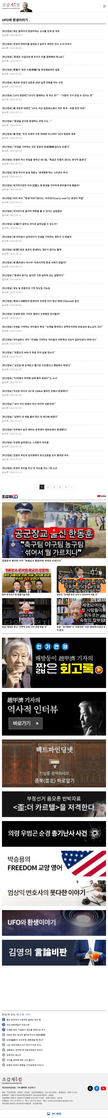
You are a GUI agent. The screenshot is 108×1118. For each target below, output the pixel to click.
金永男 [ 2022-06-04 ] (12, 48)
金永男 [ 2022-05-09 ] (12, 189)
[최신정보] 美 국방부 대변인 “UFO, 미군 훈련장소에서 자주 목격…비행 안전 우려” (44, 108)
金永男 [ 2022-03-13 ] (12, 459)
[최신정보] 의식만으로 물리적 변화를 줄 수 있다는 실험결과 (32, 211)
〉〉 (71, 487)
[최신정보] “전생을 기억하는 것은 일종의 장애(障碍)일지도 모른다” (36, 146)
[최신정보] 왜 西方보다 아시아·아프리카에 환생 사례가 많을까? (34, 262)
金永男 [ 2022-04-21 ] (12, 215)
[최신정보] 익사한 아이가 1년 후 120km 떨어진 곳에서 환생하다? (35, 391)
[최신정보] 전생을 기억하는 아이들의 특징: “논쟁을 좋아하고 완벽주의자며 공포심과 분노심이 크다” (52, 326)
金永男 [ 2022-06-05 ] (12, 35)
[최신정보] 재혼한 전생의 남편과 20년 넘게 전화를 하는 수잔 (32, 82)
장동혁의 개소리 (14, 1055)
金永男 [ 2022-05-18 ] (12, 99)
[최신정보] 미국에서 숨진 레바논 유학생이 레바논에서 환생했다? (34, 429)
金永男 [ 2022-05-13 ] (12, 163)
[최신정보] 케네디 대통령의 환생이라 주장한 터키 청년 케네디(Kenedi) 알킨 (40, 301)
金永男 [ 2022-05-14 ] (12, 138)
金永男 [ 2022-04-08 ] (12, 292)
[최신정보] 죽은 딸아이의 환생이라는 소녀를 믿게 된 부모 (31, 31)
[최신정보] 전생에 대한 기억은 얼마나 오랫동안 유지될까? (31, 314)
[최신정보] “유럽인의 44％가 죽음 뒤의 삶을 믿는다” (28, 352)
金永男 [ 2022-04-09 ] (12, 279)
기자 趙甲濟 (22, 1087)
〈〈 (36, 487)
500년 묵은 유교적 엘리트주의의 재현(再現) (26, 1034)
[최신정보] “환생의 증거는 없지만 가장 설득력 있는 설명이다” (33, 275)
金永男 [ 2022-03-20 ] (12, 395)
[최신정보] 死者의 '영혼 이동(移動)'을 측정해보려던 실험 (31, 69)
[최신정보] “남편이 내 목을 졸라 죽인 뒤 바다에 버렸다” (30, 416)
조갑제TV (32, 1087)
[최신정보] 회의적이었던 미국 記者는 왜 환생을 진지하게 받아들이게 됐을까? (41, 185)
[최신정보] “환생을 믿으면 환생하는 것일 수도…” (27, 121)
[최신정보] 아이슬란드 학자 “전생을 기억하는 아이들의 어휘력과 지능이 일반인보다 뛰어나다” (49, 339)
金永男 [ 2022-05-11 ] (12, 176)
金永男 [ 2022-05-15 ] (12, 125)
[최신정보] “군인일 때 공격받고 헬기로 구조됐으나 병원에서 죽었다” (36, 365)
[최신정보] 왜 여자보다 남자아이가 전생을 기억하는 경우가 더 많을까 (37, 236)
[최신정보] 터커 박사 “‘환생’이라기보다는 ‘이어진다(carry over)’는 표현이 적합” (43, 198)
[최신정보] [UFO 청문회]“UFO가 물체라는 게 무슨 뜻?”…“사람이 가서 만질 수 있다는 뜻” (47, 95)
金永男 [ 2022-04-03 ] (12, 317)
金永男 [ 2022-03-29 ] (12, 356)
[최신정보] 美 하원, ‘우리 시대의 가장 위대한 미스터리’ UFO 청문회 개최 (38, 134)
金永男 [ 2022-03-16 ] (12, 433)
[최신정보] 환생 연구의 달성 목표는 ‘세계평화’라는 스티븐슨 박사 (35, 172)
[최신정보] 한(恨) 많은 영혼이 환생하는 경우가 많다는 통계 (31, 249)
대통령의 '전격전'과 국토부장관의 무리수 (25, 1049)
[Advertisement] (54, 988)
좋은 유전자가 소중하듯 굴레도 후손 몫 (24, 1019)
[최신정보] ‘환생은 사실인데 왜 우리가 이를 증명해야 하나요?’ (33, 56)
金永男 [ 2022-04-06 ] (12, 305)
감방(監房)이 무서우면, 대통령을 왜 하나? (25, 1039)
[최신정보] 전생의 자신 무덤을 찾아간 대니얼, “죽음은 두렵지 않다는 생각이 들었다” (44, 159)
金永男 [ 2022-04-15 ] (12, 253)
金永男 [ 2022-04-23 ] (12, 202)
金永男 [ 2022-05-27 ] (12, 60)
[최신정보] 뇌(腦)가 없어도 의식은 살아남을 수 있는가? (29, 224)
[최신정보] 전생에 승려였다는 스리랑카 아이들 (25, 442)
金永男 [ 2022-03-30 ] (12, 343)
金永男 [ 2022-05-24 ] (12, 73)
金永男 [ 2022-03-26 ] (12, 369)
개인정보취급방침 (9, 1087)
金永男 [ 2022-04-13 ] (12, 266)
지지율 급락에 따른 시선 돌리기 (20, 1060)
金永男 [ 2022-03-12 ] (12, 472)
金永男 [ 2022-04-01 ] (12, 330)
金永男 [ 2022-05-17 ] (12, 112)
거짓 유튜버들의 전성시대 (18, 1024)
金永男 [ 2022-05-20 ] (12, 86)
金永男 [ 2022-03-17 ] (12, 420)
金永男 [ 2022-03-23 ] (12, 382)
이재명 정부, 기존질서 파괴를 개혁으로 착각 (26, 1029)
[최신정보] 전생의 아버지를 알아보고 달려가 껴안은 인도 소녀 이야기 (37, 44)
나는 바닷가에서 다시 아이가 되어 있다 (24, 1044)
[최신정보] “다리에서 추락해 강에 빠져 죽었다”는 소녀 (29, 378)
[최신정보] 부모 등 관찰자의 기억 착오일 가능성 (26, 288)
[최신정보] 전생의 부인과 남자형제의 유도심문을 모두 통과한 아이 (35, 455)
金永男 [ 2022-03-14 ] (12, 446)
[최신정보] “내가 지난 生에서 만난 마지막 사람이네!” (29, 403)
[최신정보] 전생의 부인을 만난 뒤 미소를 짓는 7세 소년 (29, 468)
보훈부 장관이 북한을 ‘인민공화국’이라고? (25, 1065)
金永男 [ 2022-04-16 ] (12, 240)
